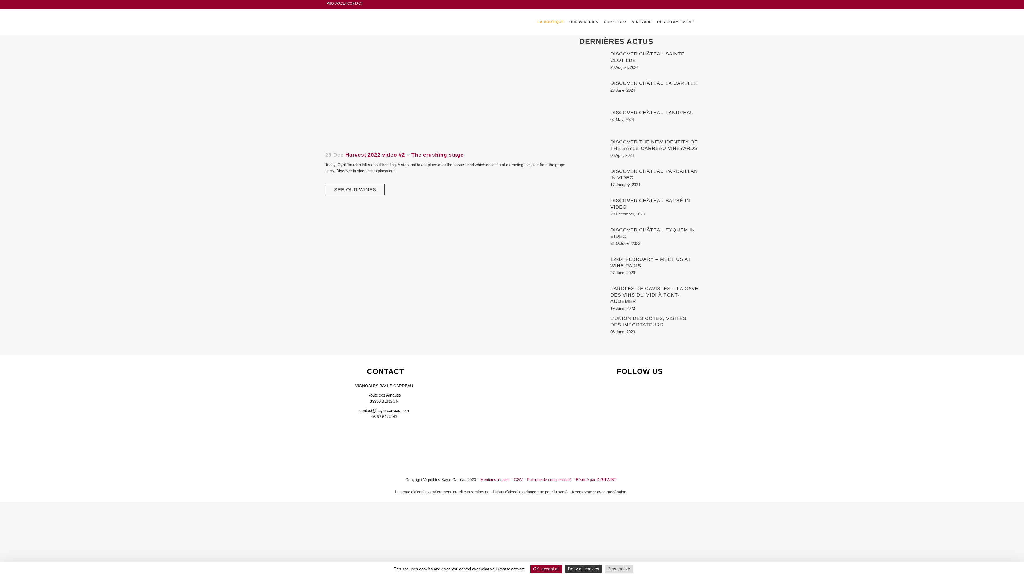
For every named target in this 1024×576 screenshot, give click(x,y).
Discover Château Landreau (652, 112)
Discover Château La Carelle (653, 83)
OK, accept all (546, 569)
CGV (518, 479)
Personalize (618, 569)
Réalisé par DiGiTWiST (596, 479)
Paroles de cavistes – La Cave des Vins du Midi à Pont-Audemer (654, 295)
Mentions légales (495, 479)
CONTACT (355, 3)
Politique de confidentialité (549, 479)
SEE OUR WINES (355, 189)
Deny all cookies (583, 569)
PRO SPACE (336, 3)
